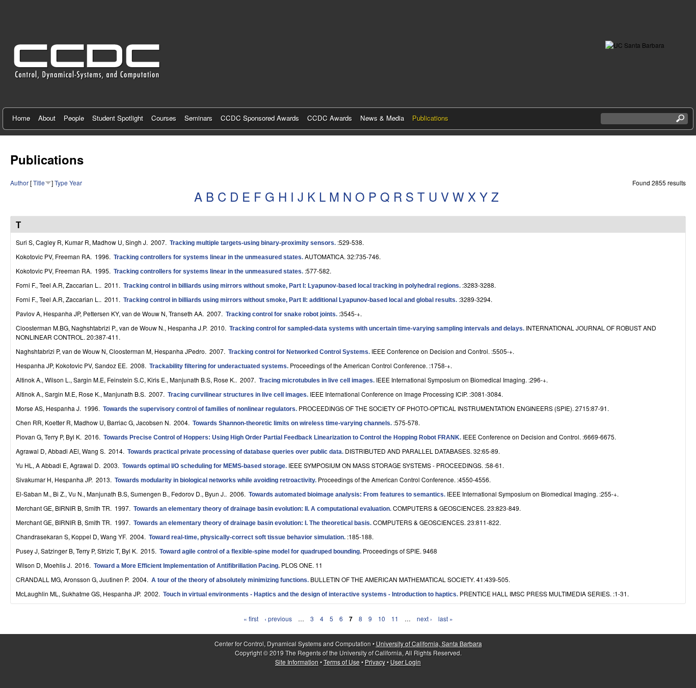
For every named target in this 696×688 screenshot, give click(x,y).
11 (394, 618)
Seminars (198, 118)
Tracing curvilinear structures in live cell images (237, 394)
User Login (405, 661)
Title (39, 182)
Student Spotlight (117, 118)
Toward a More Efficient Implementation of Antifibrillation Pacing (186, 565)
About (47, 118)
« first (251, 618)
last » (445, 618)
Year (75, 182)
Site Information (296, 661)
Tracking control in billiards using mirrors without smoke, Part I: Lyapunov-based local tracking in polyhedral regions (291, 285)
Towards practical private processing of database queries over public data (234, 451)
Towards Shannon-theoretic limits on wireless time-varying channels (291, 423)
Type (61, 182)
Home (21, 118)
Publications (430, 118)
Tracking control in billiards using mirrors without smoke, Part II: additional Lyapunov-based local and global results (289, 300)
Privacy (375, 661)
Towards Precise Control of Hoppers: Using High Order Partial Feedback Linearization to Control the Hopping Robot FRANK (281, 437)
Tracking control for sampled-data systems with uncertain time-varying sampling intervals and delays (376, 328)
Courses (163, 118)
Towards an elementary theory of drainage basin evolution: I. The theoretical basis (251, 523)
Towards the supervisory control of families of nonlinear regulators (199, 408)
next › (424, 618)
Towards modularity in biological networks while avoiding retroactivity (215, 480)
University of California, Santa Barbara (429, 643)
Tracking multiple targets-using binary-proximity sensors (252, 242)
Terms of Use (342, 661)
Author (19, 182)
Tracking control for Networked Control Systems (298, 351)
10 (381, 618)
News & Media (382, 118)
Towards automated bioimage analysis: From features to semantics (346, 494)
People (74, 118)
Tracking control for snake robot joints (281, 314)
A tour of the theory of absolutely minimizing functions (229, 580)
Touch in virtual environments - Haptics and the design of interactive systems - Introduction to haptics (310, 594)
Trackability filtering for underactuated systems (218, 366)
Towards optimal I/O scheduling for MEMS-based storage (203, 466)
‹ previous (278, 618)
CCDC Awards (329, 118)
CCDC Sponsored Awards (260, 118)
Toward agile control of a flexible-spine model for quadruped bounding (259, 551)
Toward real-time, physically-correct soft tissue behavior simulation (246, 537)
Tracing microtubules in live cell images (316, 380)
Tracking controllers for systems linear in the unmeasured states (208, 257)
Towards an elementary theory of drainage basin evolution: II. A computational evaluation (261, 508)
